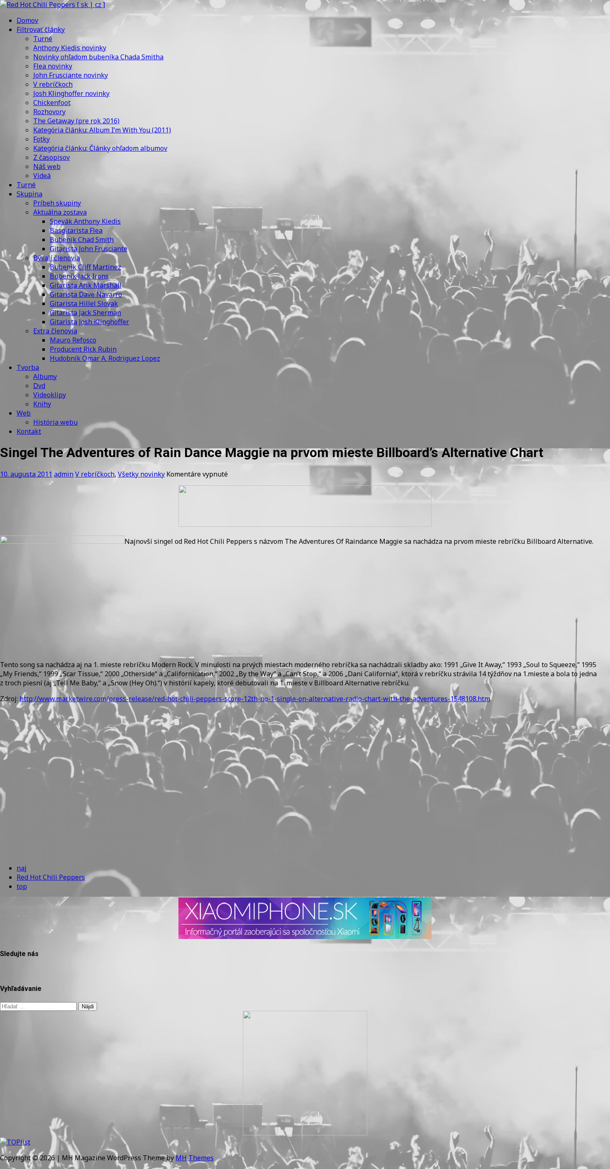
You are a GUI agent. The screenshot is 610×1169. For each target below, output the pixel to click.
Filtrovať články (41, 29)
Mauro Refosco (73, 340)
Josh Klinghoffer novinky (71, 93)
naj (22, 868)
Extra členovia (55, 330)
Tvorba (28, 367)
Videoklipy (49, 394)
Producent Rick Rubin (83, 349)
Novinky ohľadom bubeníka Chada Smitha (98, 56)
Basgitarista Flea (76, 230)
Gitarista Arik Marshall (86, 285)
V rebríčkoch (53, 84)
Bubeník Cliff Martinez (85, 266)
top (22, 886)
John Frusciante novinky (70, 75)
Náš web (47, 166)
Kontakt (29, 431)
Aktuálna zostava (60, 212)
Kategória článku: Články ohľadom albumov (100, 148)
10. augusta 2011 (26, 474)
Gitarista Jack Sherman (85, 312)
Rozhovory (49, 111)
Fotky (41, 139)
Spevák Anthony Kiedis (85, 221)
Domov (27, 20)
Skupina (29, 193)
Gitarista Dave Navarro (86, 294)
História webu (55, 422)
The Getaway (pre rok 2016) (76, 120)
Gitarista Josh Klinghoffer (89, 321)
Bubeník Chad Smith (82, 239)
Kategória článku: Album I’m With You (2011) (102, 130)
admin (63, 474)
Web (24, 413)
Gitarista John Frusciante (88, 248)
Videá (42, 175)
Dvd (39, 385)
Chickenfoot (52, 102)
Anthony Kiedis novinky (69, 47)
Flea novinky (52, 66)
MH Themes (195, 1157)
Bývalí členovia (56, 257)
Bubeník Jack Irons (79, 276)
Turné (42, 38)
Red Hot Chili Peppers (51, 877)
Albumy (45, 376)
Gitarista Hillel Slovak (84, 303)
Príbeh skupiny (57, 203)
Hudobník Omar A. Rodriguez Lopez (105, 358)
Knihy (42, 403)
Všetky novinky (141, 474)
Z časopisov (51, 157)
